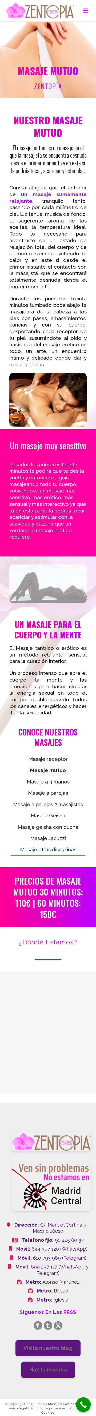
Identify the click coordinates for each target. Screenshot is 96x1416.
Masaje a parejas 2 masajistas (48, 804)
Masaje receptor (48, 759)
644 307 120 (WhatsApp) (59, 1249)
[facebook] (38, 1326)
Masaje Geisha (48, 815)
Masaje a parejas (48, 793)
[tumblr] (48, 1326)
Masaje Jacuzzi (48, 838)
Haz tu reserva (48, 1369)
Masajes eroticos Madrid (68, 1404)
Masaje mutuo (48, 770)
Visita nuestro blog (48, 1348)
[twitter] (58, 1326)
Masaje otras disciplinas (48, 849)
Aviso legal (18, 1408)
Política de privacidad (48, 1408)
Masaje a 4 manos (48, 782)
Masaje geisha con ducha (48, 827)
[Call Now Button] (83, 1404)
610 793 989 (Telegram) (59, 1258)
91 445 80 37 (69, 1240)
